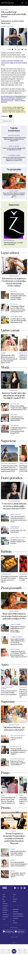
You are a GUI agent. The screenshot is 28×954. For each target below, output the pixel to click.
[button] (12, 197)
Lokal (4, 919)
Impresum (15, 911)
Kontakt (15, 923)
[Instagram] (21, 888)
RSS (14, 920)
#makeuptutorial (7, 101)
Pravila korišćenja (18, 914)
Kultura (5, 908)
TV (13, 896)
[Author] (14, 224)
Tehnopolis (6, 914)
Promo (14, 831)
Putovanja (5, 905)
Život (4, 901)
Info (4, 894)
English (15, 899)
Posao (3, 795)
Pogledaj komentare (7, 121)
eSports (5, 912)
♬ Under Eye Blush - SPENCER (13, 101)
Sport (4, 896)
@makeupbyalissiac (8, 96)
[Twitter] (18, 888)
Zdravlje (5, 903)
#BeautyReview (16, 99)
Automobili (5, 917)
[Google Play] (8, 931)
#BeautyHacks (6, 99)
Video (14, 894)
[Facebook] (15, 888)
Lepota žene (4, 9)
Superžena (5, 910)
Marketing (15, 909)
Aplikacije (15, 918)
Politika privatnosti (18, 916)
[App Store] (19, 931)
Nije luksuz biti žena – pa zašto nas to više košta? (13, 243)
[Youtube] (24, 888)
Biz (3, 899)
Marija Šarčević (9, 240)
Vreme (14, 901)
